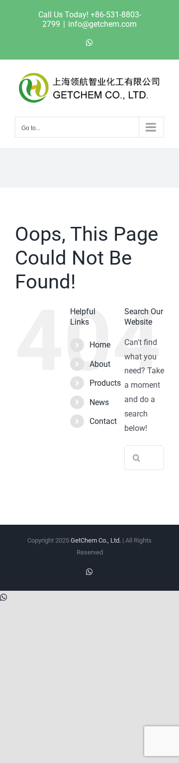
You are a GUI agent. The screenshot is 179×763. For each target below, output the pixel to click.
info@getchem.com (102, 24)
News (99, 402)
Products (105, 383)
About (100, 364)
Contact (103, 421)
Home (100, 344)
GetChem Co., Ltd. (96, 540)
